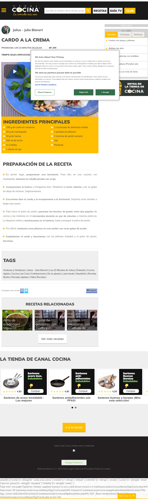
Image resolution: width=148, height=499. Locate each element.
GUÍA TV (116, 10)
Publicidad (89, 446)
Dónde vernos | (78, 446)
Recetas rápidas (20, 277)
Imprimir (92, 290)
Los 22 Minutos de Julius (62, 270)
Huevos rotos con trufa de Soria (123, 71)
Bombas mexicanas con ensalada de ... (79, 324)
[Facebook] (22, 291)
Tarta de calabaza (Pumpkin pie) (123, 64)
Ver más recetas (52, 338)
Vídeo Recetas (37, 277)
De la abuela (54, 273)
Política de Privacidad (84, 469)
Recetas (111, 34)
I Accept (105, 92)
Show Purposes (44, 92)
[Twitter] (26, 291)
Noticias (138, 34)
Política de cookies (103, 469)
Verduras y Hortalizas (14, 270)
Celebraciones (38, 273)
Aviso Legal (68, 469)
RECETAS (100, 10)
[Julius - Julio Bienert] (26, 33)
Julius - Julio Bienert (37, 270)
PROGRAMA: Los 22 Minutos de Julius (21, 47)
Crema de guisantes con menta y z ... (46, 324)
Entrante (81, 270)
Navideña (81, 273)
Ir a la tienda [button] (74, 427)
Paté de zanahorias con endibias (124, 56)
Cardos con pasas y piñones (122, 40)
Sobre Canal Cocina (62, 446)
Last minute (68, 273)
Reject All (83, 92)
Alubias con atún (116, 48)
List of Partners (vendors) (45, 85)
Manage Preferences (74, 463)
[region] (75, 75)
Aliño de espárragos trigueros (11, 324)
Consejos (125, 34)
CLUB (130, 10)
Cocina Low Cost (20, 273)
